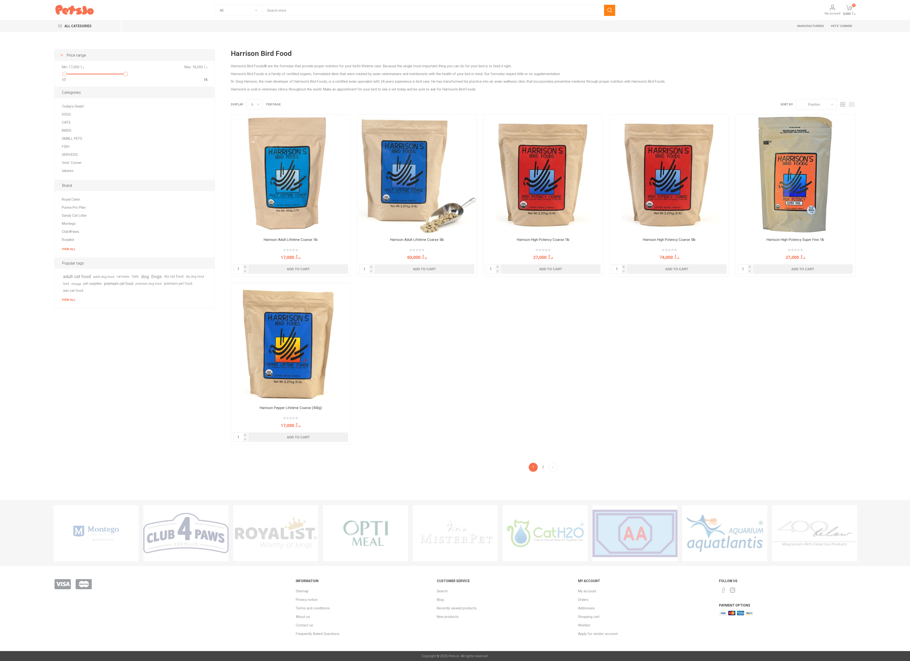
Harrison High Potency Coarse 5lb (669, 240)
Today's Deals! (73, 106)
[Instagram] (732, 590)
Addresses (586, 608)
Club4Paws (70, 231)
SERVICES (70, 155)
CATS (66, 122)
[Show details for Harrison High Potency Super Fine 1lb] (795, 174)
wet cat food (73, 291)
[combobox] (433, 10)
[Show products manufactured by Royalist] (275, 533)
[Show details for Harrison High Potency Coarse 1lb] (543, 174)
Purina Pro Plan (74, 207)
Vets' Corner (72, 163)
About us (303, 617)
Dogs (156, 276)
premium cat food (118, 283)
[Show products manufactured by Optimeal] (365, 533)
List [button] (851, 104)
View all (68, 249)
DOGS (66, 114)
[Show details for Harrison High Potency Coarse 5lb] (669, 174)
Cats (135, 276)
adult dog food (103, 277)
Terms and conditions (313, 608)
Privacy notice (307, 600)
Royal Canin (71, 199)
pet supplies (92, 284)
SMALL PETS (72, 138)
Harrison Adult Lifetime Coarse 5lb (417, 240)
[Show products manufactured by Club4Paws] (185, 533)
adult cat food (77, 276)
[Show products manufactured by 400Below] (814, 533)
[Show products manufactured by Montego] (96, 533)
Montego (69, 223)
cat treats (123, 276)
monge (76, 284)
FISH (65, 146)
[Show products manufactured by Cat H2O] (545, 533)
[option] (96, 533)
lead (66, 283)
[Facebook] (723, 590)
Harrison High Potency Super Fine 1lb (795, 240)
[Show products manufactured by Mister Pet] (455, 533)
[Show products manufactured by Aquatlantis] (724, 533)
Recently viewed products (457, 608)
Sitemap (302, 591)
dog (145, 276)
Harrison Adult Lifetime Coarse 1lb (291, 240)
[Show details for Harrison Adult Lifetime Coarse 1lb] (290, 174)
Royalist (68, 240)
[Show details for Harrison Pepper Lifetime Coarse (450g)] (290, 342)
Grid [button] (842, 104)
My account (833, 13)
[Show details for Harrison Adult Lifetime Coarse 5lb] (417, 174)
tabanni (67, 171)
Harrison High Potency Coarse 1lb (543, 240)
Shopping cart (589, 617)
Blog (440, 600)
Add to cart (298, 269)
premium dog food (149, 283)
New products (448, 617)
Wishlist (584, 625)
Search (609, 10)
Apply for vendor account (598, 634)
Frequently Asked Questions (317, 634)
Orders (583, 600)
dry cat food (173, 276)
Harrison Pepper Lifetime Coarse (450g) (291, 408)
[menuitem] (364, 591)
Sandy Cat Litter (74, 215)
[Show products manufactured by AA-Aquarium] (635, 533)
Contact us (304, 625)
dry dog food (195, 276)
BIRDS (66, 130)
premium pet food (178, 284)
